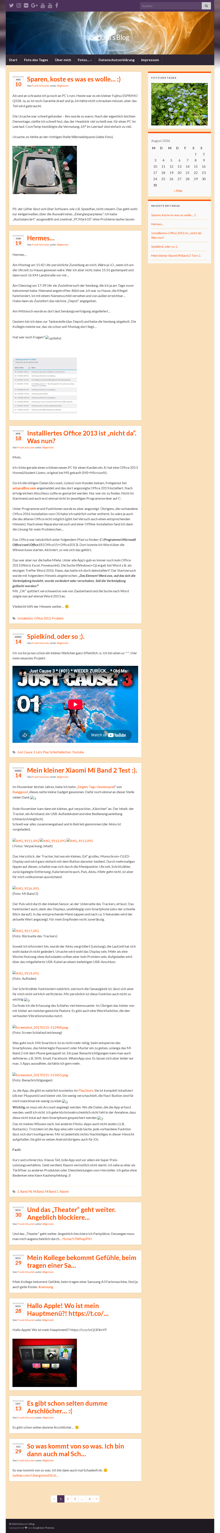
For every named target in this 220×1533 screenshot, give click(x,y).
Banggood (20, 792)
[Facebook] (56, 5)
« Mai (178, 190)
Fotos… (84, 60)
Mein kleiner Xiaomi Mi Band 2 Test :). (82, 770)
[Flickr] (26, 5)
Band (23, 1191)
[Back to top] (210, 1523)
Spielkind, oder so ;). (55, 636)
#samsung (45, 1287)
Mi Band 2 (51, 1191)
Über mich (63, 60)
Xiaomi (64, 1191)
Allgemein (63, 85)
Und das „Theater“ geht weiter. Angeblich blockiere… (71, 1213)
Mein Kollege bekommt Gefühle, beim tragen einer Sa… (81, 1261)
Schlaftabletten (60, 752)
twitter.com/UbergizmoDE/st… (35, 1475)
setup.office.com (24, 488)
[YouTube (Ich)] (43, 5)
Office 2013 (42, 618)
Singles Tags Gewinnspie (96, 787)
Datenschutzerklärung (116, 60)
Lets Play (42, 752)
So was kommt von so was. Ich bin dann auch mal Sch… (75, 1450)
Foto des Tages (36, 60)
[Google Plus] (34, 5)
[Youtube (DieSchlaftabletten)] (50, 5)
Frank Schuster (40, 85)
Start (13, 60)
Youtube (78, 752)
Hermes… (41, 238)
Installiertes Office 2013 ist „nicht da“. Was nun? (81, 437)
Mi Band (38, 1191)
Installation (25, 618)
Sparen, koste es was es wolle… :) (74, 79)
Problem (58, 618)
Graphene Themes (43, 1527)
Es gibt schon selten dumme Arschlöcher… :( (67, 1407)
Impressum (150, 60)
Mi (30, 1191)
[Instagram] (19, 5)
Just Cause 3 (26, 752)
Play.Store (85, 1090)
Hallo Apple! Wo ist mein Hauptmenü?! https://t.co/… (67, 1309)
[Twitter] (11, 5)
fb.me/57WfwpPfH (77, 1239)
